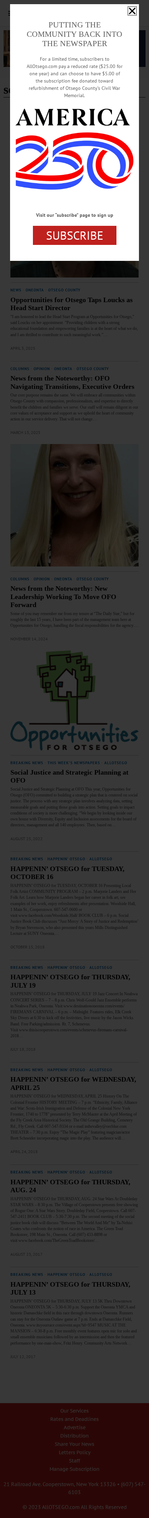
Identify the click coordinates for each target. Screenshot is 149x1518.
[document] (74, 759)
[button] (132, 11)
